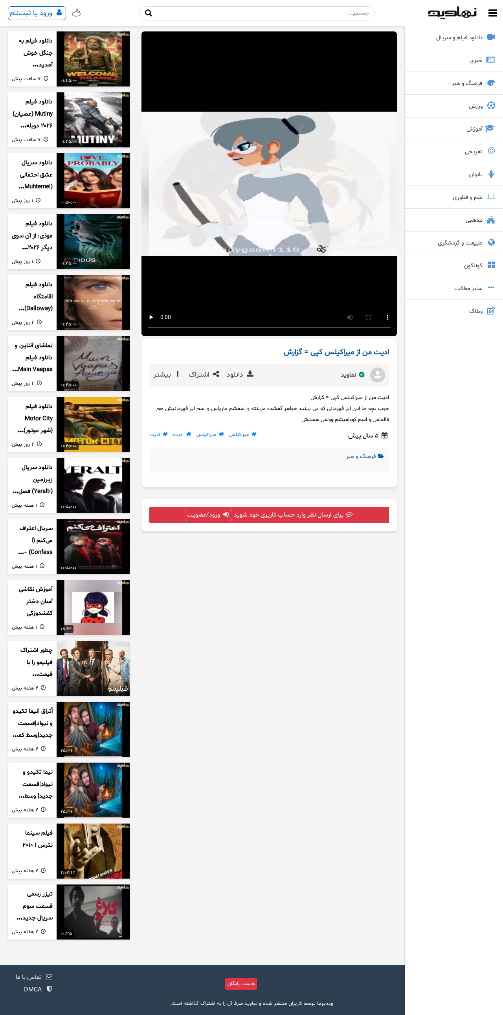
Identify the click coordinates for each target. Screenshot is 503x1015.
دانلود (236, 375)
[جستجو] (148, 13)
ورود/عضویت (204, 515)
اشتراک (200, 375)
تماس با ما (29, 977)
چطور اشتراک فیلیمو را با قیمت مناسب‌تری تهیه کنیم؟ (33, 674)
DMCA (33, 990)
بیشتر (163, 375)
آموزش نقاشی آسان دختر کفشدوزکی (36, 601)
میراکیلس (239, 434)
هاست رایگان (241, 983)
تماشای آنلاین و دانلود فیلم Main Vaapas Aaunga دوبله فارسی (34, 370)
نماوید (349, 375)
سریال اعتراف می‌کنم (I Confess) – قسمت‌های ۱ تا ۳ (35, 552)
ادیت (178, 434)
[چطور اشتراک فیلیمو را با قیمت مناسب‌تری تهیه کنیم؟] (93, 668)
